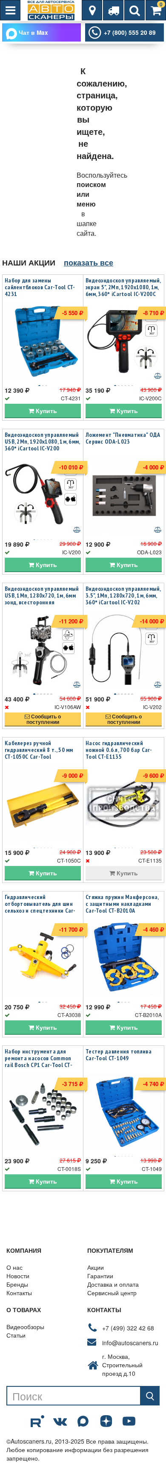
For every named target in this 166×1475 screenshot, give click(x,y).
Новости (17, 1275)
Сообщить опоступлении (43, 719)
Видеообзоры (25, 1326)
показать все (88, 262)
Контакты (19, 1292)
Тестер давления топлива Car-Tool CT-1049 (119, 1055)
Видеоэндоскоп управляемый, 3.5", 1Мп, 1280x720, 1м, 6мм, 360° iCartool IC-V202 (123, 595)
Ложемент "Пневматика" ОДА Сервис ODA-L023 (123, 438)
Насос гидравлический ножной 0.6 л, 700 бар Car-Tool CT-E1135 (119, 749)
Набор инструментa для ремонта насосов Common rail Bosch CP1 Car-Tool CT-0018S (38, 1062)
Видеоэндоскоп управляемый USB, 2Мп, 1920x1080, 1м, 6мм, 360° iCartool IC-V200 (42, 441)
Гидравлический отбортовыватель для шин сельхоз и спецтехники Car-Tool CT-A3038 (40, 907)
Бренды (17, 1284)
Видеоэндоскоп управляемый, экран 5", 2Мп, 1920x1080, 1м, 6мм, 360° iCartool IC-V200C (123, 287)
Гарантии (100, 1275)
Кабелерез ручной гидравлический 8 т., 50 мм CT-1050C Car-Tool (39, 749)
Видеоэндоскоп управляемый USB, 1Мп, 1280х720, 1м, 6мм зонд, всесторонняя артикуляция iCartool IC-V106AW (42, 602)
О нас (14, 1267)
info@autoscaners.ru (130, 1342)
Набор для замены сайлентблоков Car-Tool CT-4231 (40, 287)
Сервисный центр (112, 1292)
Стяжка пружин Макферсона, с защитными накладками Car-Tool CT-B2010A (122, 903)
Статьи (16, 1335)
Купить (45, 410)
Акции (95, 1267)
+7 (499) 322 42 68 (128, 1328)
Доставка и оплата (113, 1284)
